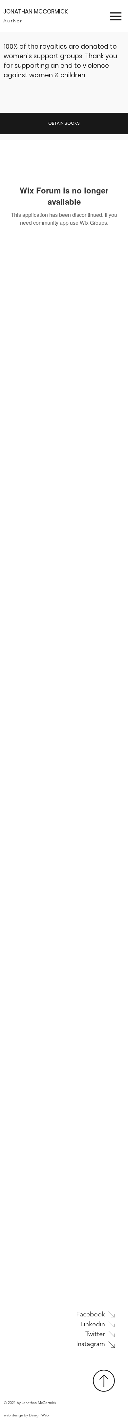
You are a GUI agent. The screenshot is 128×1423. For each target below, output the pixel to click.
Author (12, 21)
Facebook (90, 1314)
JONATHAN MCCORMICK (35, 11)
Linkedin (92, 1324)
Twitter (95, 1334)
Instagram (90, 1344)
